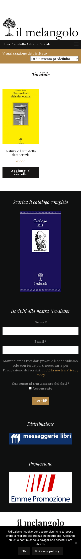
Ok (23, 551)
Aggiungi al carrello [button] (21, 172)
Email (40, 341)
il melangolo (40, 522)
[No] (76, 543)
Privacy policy (47, 551)
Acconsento (42, 388)
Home (6, 44)
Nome (40, 322)
